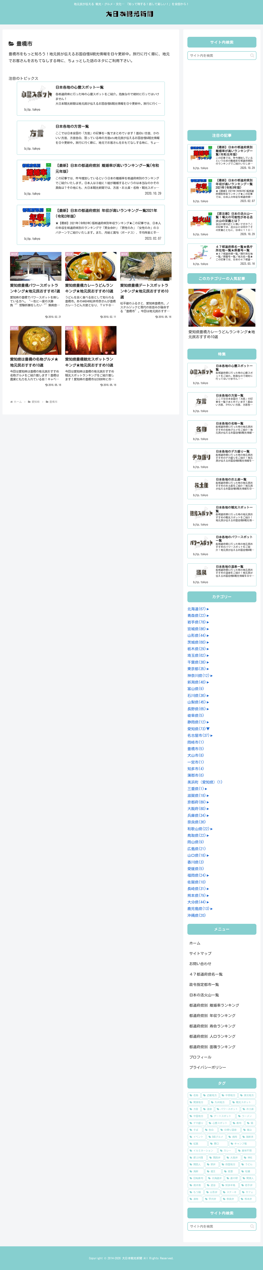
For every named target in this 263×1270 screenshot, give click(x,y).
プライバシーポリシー (207, 1067)
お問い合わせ (200, 964)
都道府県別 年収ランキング (212, 1015)
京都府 (196, 802)
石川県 (196, 695)
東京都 (196, 669)
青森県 (196, 615)
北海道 (196, 609)
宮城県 (196, 629)
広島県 (196, 849)
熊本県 (196, 895)
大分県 (196, 902)
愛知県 (196, 729)
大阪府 (196, 808)
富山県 (195, 689)
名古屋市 (198, 735)
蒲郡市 (195, 775)
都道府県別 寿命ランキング (212, 1026)
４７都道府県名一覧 (206, 974)
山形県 (196, 635)
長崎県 (196, 888)
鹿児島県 (198, 908)
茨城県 (196, 642)
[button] (252, 55)
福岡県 (196, 875)
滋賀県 (196, 795)
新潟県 (196, 682)
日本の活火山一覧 (204, 995)
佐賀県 (196, 882)
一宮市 (195, 762)
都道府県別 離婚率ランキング (214, 1005)
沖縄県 (196, 915)
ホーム (194, 943)
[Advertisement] (221, 96)
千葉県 (196, 662)
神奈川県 (198, 675)
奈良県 (196, 822)
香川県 (195, 862)
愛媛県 (195, 869)
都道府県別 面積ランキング (212, 1047)
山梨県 (196, 702)
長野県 (196, 709)
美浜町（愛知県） (205, 782)
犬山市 (195, 755)
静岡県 (196, 722)
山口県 (196, 855)
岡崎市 (195, 742)
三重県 (195, 789)
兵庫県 (196, 815)
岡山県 (195, 842)
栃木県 (196, 649)
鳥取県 (196, 835)
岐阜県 (195, 715)
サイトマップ (200, 953)
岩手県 (196, 622)
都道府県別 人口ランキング (212, 1036)
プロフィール (200, 1057)
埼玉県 (196, 655)
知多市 (195, 769)
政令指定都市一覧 (204, 984)
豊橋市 (195, 749)
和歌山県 (198, 829)
